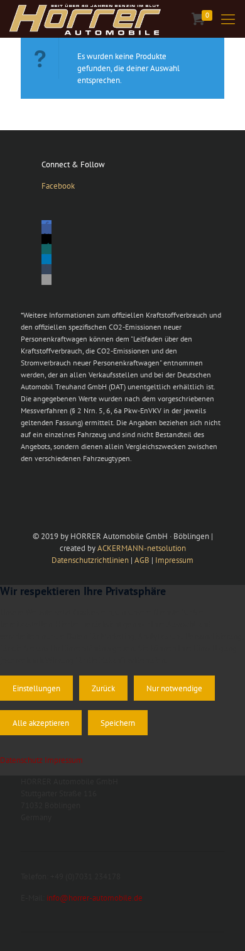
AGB (142, 560)
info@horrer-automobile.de (94, 898)
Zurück (103, 688)
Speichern (118, 722)
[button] (46, 229)
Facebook (58, 186)
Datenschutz (21, 760)
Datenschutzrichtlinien (90, 560)
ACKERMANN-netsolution (141, 548)
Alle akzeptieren (41, 722)
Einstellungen (36, 688)
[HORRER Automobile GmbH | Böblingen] (85, 19)
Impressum (174, 560)
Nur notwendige (174, 688)
